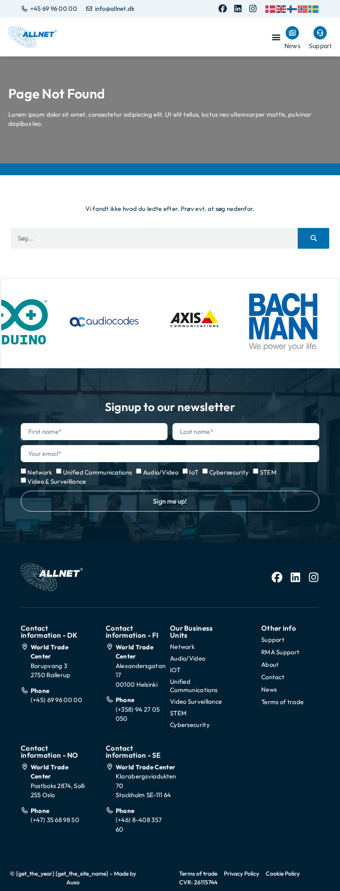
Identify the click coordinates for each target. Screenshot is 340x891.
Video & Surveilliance (56, 481)
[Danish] (270, 8)
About (270, 664)
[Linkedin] (238, 9)
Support (320, 46)
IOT (175, 670)
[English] (281, 8)
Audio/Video (160, 472)
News (292, 46)
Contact (272, 677)
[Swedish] (313, 8)
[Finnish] (292, 8)
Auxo (73, 882)
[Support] (320, 32)
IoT (193, 472)
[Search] (313, 238)
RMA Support (280, 652)
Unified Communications (97, 472)
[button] (276, 37)
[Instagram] (253, 9)
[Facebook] (223, 9)
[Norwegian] (303, 8)
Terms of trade (282, 702)
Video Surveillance (196, 701)
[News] (292, 32)
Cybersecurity (229, 472)
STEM (268, 472)
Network (39, 472)
